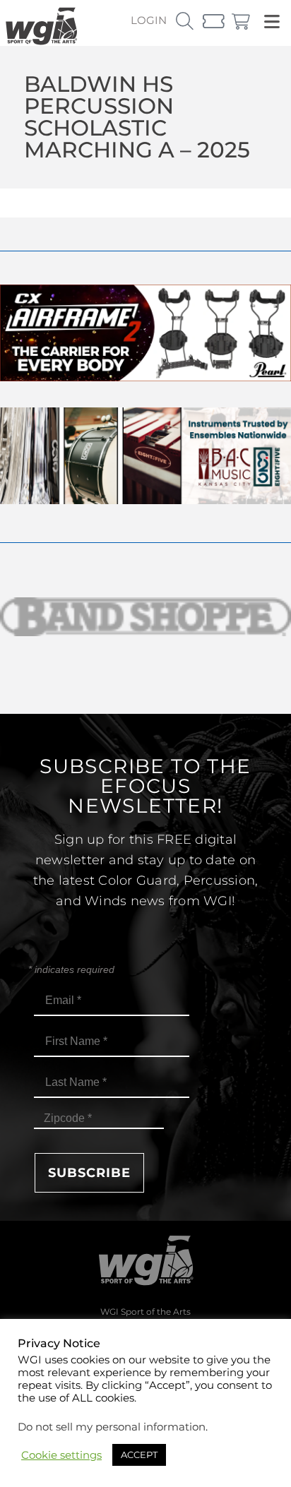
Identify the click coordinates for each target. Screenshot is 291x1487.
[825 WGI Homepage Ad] (145, 500)
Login (149, 20)
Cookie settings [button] (61, 1455)
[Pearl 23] (145, 377)
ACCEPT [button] (139, 1454)
